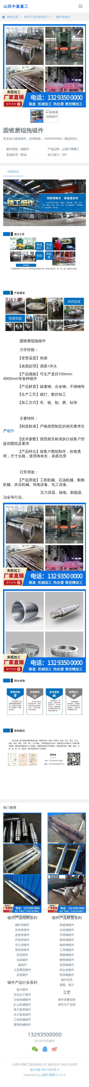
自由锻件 (22, 960)
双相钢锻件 (67, 965)
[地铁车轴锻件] (67, 862)
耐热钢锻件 (67, 960)
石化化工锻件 (22, 994)
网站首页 (13, 17)
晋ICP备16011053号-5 (44, 1070)
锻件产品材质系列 (67, 918)
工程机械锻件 (22, 1019)
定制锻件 (22, 975)
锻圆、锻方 (67, 985)
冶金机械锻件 (22, 999)
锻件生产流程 (67, 1004)
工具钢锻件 (67, 950)
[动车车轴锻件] (67, 832)
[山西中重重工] (15, 6)
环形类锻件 (22, 940)
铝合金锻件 (67, 970)
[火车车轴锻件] (67, 893)
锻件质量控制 (67, 999)
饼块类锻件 (22, 950)
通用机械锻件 (22, 1024)
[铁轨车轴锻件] (22, 893)
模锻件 (22, 965)
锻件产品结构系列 (36, 17)
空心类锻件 (22, 945)
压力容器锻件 (22, 1014)
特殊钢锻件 (67, 975)
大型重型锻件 (22, 970)
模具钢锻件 (67, 940)
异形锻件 (22, 955)
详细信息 (13, 171)
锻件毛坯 (67, 980)
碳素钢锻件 (67, 925)
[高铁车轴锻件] (22, 862)
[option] (44, 65)
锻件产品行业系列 (22, 982)
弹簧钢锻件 (67, 955)
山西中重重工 (49, 1075)
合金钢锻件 (67, 930)
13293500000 (45, 1034)
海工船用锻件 (22, 1009)
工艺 (67, 992)
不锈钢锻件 (67, 935)
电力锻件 (22, 989)
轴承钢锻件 (67, 945)
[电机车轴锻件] (22, 832)
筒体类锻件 (22, 930)
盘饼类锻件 (22, 935)
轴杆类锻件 (63, 17)
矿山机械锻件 (22, 1004)
